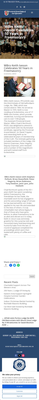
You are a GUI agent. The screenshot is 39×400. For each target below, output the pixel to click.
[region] (19, 386)
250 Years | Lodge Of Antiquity (17, 290)
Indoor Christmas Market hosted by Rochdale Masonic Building (19, 302)
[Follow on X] (20, 7)
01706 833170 (11, 2)
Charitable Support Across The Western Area (17, 286)
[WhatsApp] (18, 265)
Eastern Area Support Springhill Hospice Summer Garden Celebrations (17, 295)
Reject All (19, 396)
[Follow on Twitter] (19, 355)
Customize (19, 391)
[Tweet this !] (14, 265)
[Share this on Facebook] (10, 265)
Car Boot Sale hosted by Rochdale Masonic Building (18, 307)
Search (32, 276)
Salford (14, 74)
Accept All (19, 386)
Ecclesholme (7, 74)
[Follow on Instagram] (24, 7)
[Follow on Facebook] (17, 7)
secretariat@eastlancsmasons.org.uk (28, 2)
